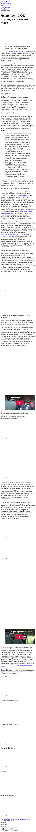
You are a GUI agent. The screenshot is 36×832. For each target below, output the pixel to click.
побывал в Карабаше (16, 51)
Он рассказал (22, 195)
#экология (19, 819)
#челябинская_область (8, 819)
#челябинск (27, 819)
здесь (17, 673)
